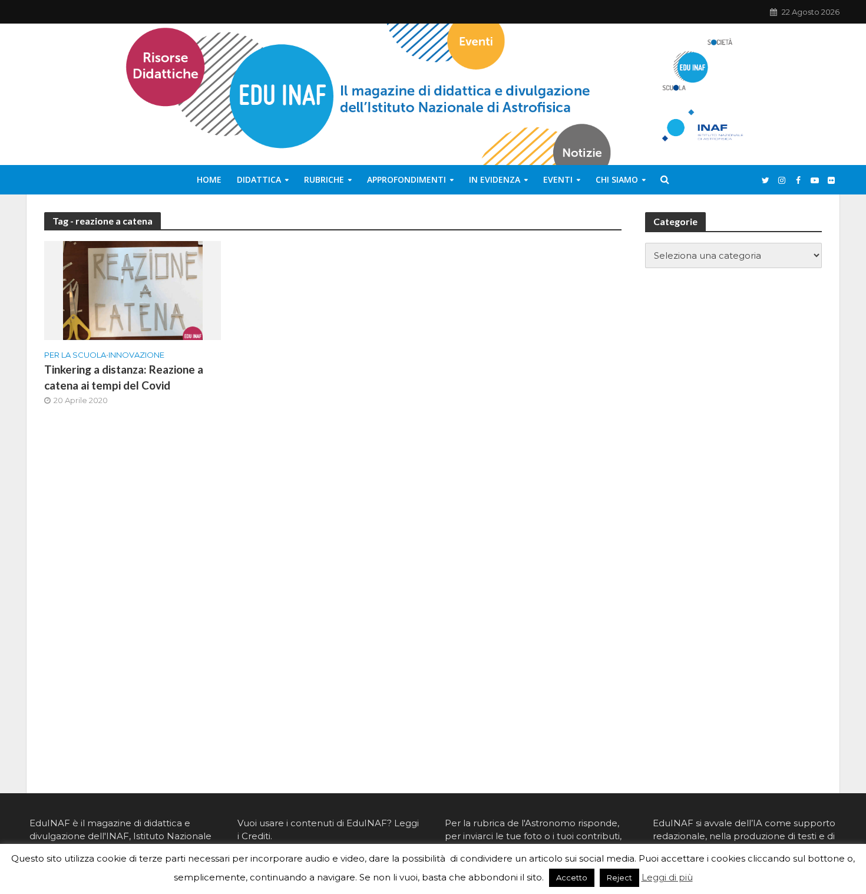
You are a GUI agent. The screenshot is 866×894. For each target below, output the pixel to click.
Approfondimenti (406, 179)
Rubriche (324, 179)
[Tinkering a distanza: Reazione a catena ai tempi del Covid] (133, 289)
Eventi (558, 179)
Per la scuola (75, 354)
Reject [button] (619, 877)
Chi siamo (617, 179)
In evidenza (494, 179)
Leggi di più (667, 877)
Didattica (259, 179)
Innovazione (136, 354)
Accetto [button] (571, 877)
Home (209, 179)
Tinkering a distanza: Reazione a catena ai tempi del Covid (123, 377)
